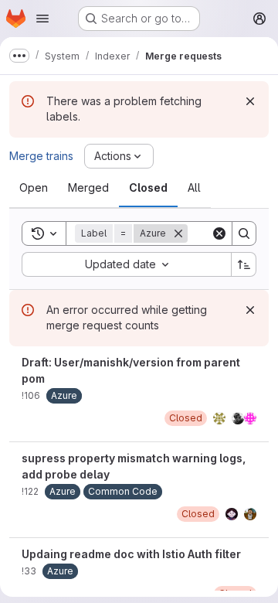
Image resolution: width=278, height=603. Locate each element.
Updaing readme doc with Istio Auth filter (131, 553)
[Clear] (219, 233)
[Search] (244, 233)
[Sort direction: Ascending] (244, 264)
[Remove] (178, 233)
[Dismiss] (250, 101)
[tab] (33, 188)
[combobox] (126, 264)
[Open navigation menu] (42, 18)
